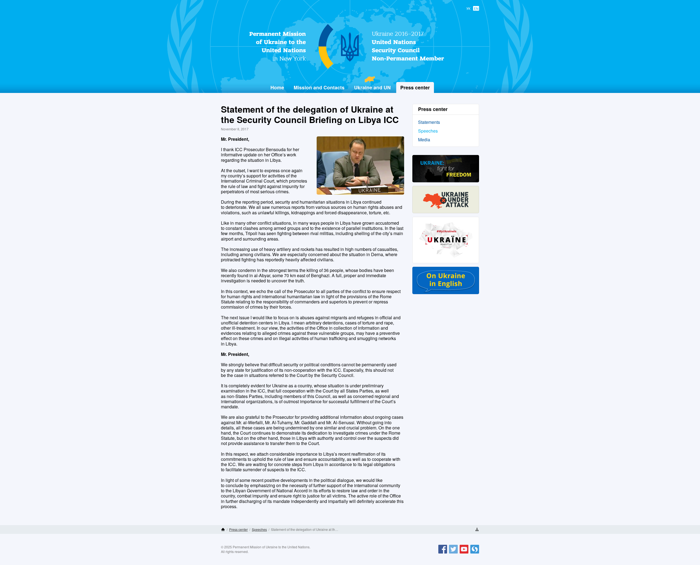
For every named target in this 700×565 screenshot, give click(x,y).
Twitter (453, 553)
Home (277, 87)
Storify (474, 553)
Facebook (442, 553)
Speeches (428, 131)
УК (468, 8)
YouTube (464, 553)
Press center (238, 529)
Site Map (477, 529)
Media (424, 139)
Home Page (223, 529)
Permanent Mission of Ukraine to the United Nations (348, 68)
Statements (429, 122)
